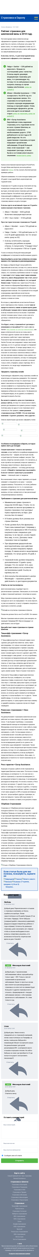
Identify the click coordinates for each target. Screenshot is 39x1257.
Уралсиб (19, 1229)
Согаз (19, 1221)
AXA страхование (19, 1234)
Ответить (10, 943)
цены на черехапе (20, 114)
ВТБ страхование (19, 1226)
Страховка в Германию (19, 1187)
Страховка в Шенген (19, 1182)
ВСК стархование (19, 1219)
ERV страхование (19, 1216)
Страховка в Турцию (19, 1192)
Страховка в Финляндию (19, 1197)
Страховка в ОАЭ (19, 1189)
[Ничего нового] (28, 879)
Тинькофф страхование (19, 1206)
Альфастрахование (19, 1224)
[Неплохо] (8, 881)
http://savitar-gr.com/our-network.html (20, 329)
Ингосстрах (19, 1237)
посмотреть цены (24, 155)
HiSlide (10, 170)
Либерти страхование (19, 1214)
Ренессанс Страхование (19, 1231)
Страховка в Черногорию (19, 1200)
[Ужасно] (18, 879)
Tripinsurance (19, 1208)
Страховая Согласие (19, 1211)
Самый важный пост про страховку (19, 1176)
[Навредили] (9, 879)
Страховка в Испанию (19, 1195)
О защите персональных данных (19, 1253)
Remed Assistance (20, 1178)
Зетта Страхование (19, 1239)
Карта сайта (19, 1173)
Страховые (19, 1203)
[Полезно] (16, 881)
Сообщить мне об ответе (13, 1155)
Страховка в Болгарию (19, 1184)
